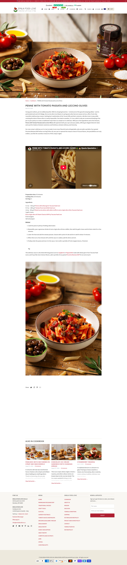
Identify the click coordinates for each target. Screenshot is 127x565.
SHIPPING (67, 514)
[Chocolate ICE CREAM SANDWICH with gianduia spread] (63, 452)
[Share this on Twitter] (30, 387)
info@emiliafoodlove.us (19, 522)
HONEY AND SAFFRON (44, 530)
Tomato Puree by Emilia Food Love (45, 208)
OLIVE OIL (41, 511)
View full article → (30, 481)
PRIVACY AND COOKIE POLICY (72, 520)
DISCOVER (67, 508)
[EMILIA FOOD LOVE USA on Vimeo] (22, 526)
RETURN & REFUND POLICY (71, 517)
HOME (40, 499)
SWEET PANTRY (42, 533)
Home (27, 101)
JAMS (39, 539)
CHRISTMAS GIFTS (43, 545)
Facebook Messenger (18, 517)
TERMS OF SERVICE (69, 527)
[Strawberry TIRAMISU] (89, 452)
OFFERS (40, 542)
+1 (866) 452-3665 (22, 514)
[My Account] (102, 9)
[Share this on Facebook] (33, 387)
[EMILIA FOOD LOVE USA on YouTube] (19, 526)
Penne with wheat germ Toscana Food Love (47, 206)
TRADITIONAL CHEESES (44, 505)
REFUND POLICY (68, 530)
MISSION (66, 505)
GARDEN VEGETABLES (44, 514)
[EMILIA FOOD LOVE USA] (25, 9)
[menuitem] (44, 9)
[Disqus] (63, 414)
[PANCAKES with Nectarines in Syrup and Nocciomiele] (37, 452)
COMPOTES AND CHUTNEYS (45, 536)
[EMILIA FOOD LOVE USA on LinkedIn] (28, 526)
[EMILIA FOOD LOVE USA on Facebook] (16, 526)
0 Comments (38, 466)
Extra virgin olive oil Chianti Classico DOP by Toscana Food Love (43, 214)
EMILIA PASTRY (42, 527)
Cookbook (33, 101)
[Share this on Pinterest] (37, 387)
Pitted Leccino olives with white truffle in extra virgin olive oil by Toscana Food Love (58, 210)
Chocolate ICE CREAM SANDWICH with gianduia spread (61, 464)
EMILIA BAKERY (42, 523)
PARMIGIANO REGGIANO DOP (46, 502)
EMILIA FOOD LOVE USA (48, 557)
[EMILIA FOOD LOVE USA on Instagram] (31, 526)
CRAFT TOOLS (42, 508)
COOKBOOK (67, 499)
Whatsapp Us (16, 519)
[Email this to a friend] (39, 387)
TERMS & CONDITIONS (70, 511)
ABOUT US (67, 502)
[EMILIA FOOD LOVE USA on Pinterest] (25, 526)
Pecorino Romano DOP (73, 255)
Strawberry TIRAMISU (86, 462)
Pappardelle (69, 252)
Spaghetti (61, 252)
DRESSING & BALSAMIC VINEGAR (47, 520)
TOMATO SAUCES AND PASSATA (46, 517)
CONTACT (67, 523)
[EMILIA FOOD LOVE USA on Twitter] (13, 526)
